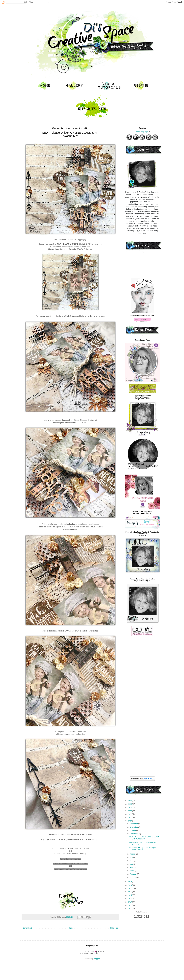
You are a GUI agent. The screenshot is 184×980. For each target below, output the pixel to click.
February (133, 874)
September (134, 834)
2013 (130, 902)
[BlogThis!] (81, 917)
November (134, 827)
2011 (130, 909)
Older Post (114, 928)
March (132, 871)
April (132, 867)
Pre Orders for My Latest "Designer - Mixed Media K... (143, 849)
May (131, 864)
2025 (130, 804)
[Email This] (78, 917)
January (133, 878)
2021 (130, 817)
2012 (130, 905)
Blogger (97, 959)
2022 (130, 814)
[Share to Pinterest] (89, 917)
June (132, 861)
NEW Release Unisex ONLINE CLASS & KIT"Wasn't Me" (144, 838)
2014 (130, 899)
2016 (130, 892)
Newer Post (27, 928)
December (134, 824)
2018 (130, 885)
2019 (130, 882)
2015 (130, 895)
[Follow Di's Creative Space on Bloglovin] (142, 312)
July (131, 857)
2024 (130, 807)
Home (71, 928)
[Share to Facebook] (87, 917)
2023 (130, 811)
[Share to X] (84, 917)
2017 (130, 888)
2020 (130, 821)
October (133, 831)
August (133, 854)
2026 (130, 801)
